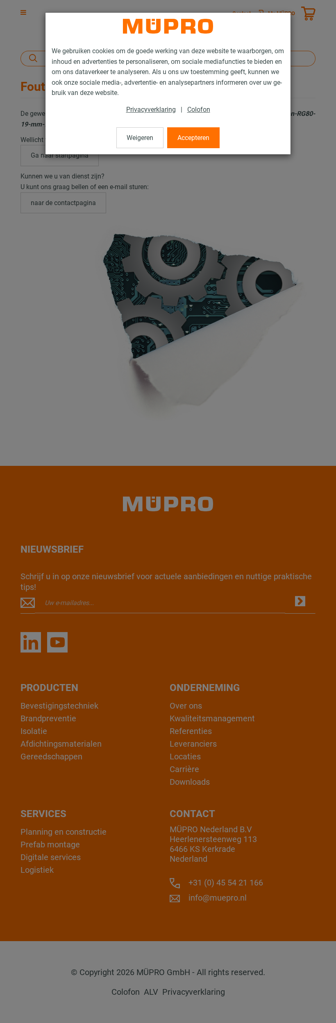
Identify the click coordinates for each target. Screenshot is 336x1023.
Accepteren (193, 138)
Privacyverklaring (151, 109)
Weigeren (140, 138)
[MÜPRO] (168, 26)
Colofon (198, 109)
